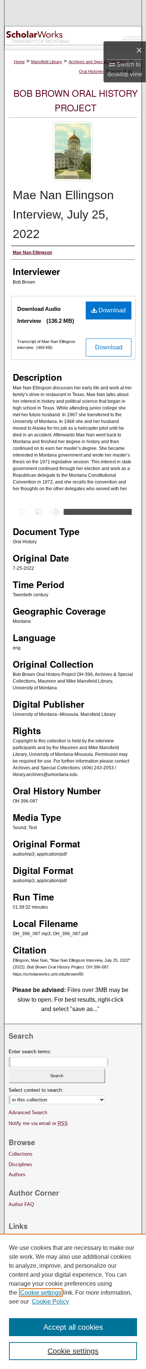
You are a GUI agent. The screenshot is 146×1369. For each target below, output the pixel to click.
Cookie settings (40, 1292)
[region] (73, 1301)
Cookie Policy (50, 1301)
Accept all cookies (73, 1327)
